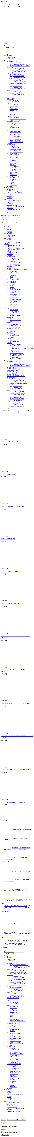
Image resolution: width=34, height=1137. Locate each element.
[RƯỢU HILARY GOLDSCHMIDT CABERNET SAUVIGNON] (12, 664)
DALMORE (13, 295)
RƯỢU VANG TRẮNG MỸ (17, 77)
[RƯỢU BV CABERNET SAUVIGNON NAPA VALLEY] (12, 764)
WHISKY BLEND (12, 153)
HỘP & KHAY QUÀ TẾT (14, 200)
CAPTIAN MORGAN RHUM (18, 119)
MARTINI (12, 114)
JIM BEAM (13, 177)
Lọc (17, 412)
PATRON (12, 129)
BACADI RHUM (14, 117)
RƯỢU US (10, 190)
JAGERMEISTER (15, 100)
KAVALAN (13, 170)
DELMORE (13, 165)
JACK (11, 277)
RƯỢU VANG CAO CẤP (14, 370)
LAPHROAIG (14, 172)
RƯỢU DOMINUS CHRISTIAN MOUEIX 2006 (13, 802)
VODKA (9, 130)
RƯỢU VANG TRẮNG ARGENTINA (20, 66)
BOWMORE (13, 292)
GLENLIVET (13, 167)
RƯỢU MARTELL (15, 150)
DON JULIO (13, 334)
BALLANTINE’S (14, 155)
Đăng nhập (14, 1132)
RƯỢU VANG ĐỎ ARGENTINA (19, 63)
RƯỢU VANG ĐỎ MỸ (16, 74)
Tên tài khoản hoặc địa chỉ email (9, 1126)
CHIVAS (12, 156)
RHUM (9, 116)
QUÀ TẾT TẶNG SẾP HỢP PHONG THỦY (15, 906)
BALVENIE (13, 163)
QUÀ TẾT (6, 199)
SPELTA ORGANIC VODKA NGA (19, 357)
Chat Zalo (3, 1119)
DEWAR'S (13, 275)
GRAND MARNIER (15, 320)
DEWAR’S (13, 160)
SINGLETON (13, 175)
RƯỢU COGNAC (12, 144)
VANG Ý (9, 90)
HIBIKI (12, 180)
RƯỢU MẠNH (8, 143)
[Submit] (4, 49)
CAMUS (12, 146)
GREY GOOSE (14, 137)
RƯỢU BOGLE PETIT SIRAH (9, 474)
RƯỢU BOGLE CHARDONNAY (10, 571)
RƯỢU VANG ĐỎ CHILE (17, 68)
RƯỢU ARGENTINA (13, 61)
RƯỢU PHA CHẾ (8, 97)
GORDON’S (13, 106)
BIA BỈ (9, 195)
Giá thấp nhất (4, 410)
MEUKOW (13, 261)
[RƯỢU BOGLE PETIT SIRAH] (12, 468)
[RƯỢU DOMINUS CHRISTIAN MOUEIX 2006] (12, 796)
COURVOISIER (14, 147)
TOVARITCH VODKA (16, 358)
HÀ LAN (9, 198)
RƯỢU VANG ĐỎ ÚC (16, 86)
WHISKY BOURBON (13, 176)
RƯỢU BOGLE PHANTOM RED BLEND (12, 603)
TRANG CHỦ (7, 54)
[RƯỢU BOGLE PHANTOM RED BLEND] (12, 598)
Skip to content (4, 1)
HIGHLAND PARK (15, 300)
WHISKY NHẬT (11, 179)
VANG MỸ (10, 73)
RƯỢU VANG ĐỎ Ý (15, 91)
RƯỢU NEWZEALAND (13, 367)
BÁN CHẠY (7, 226)
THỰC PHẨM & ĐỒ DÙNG (14, 192)
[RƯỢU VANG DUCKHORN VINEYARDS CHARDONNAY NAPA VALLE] (12, 730)
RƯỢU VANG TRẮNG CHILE (18, 71)
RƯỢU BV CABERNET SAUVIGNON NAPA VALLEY (16, 769)
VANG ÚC (10, 84)
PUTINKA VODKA (15, 139)
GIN (8, 103)
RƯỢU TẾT (10, 208)
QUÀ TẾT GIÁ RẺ (12, 205)
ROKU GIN (13, 107)
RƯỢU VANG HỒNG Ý (16, 93)
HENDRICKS (14, 109)
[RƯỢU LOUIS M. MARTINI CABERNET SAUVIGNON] (12, 698)
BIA (5, 193)
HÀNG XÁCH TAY (9, 188)
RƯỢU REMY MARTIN (16, 152)
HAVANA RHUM (15, 120)
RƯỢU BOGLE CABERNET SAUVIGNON (12, 506)
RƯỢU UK (10, 189)
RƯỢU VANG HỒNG (13, 373)
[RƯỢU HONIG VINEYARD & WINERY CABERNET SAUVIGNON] (12, 630)
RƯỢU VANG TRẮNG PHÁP (18, 83)
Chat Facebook (10, 1119)
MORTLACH (13, 304)
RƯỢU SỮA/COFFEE (13, 122)
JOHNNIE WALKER (15, 157)
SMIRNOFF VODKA (16, 140)
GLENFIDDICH (14, 166)
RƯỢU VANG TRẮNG (13, 377)
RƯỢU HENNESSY (15, 149)
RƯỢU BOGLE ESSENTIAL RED (10, 441)
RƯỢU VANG (7, 60)
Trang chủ (3, 215)
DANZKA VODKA (15, 136)
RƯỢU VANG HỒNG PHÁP (18, 81)
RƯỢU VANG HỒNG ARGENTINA (20, 64)
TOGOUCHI (13, 185)
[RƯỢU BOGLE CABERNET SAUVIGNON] (12, 501)
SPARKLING (10, 58)
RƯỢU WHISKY (11, 268)
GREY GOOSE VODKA (16, 353)
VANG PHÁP (10, 78)
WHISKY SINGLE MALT (14, 162)
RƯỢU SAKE (10, 186)
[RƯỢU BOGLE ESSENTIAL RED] (12, 436)
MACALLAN (13, 173)
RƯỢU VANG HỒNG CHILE (18, 70)
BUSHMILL (13, 294)
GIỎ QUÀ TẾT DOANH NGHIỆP (16, 206)
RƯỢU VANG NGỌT (13, 96)
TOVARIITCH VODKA (16, 142)
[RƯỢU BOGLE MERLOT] (12, 533)
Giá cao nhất (26, 410)
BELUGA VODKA (15, 133)
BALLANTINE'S (14, 272)
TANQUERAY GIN (15, 315)
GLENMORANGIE (15, 169)
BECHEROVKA (14, 101)
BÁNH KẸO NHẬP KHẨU (14, 209)
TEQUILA (10, 126)
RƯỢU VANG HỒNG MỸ (17, 76)
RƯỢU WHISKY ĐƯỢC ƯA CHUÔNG (17, 269)
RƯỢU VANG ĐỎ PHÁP (17, 80)
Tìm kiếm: (6, 47)
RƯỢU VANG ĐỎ (12, 371)
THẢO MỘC (10, 99)
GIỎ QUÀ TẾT (11, 202)
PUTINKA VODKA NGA (17, 354)
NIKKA (12, 182)
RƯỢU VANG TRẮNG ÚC (17, 89)
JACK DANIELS (14, 159)
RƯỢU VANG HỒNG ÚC (17, 87)
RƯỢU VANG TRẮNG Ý (17, 94)
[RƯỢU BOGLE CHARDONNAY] (12, 566)
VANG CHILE (11, 67)
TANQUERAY (14, 110)
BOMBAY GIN (14, 104)
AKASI (12, 183)
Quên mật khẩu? (5, 1135)
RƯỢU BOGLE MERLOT (8, 539)
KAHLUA (13, 124)
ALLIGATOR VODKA (16, 134)
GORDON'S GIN (14, 311)
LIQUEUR (10, 111)
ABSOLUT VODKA (15, 132)
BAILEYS (13, 123)
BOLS (11, 113)
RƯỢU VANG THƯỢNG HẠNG (16, 376)
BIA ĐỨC (9, 196)
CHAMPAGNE (8, 56)
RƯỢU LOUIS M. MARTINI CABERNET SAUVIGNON (16, 703)
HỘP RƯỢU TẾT (11, 203)
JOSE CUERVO (14, 127)
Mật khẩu (3, 1129)
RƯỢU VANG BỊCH (12, 368)
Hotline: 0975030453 (20, 1119)
